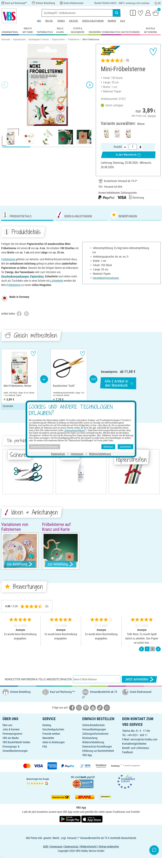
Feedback (127, 752)
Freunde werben (51, 733)
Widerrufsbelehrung (93, 742)
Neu (39, 20)
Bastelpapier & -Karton (39, 39)
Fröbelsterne (73, 39)
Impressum (77, 454)
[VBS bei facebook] (72, 707)
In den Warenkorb (126, 154)
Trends (61, 20)
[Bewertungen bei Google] (38, 781)
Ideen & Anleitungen (93, 20)
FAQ (44, 746)
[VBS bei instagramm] (79, 707)
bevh (83, 777)
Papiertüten (37, 276)
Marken (112, 20)
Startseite (5, 39)
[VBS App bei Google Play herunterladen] (70, 819)
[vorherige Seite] (141, 649)
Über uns (7, 725)
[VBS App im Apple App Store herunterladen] (92, 819)
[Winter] (128, 133)
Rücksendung (89, 738)
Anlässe (73, 20)
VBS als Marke (11, 738)
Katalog (46, 725)
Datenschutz (58, 454)
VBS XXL (49, 20)
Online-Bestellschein (93, 725)
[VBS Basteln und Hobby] (9, 16)
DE (159, 3)
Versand (151, 115)
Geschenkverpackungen (15, 276)
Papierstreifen (58, 39)
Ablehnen (108, 446)
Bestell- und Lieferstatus (135, 748)
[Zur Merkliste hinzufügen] (153, 51)
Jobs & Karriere (11, 729)
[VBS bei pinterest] (86, 707)
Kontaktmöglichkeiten (134, 743)
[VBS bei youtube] (93, 707)
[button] (4, 84)
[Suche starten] (117, 13)
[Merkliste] (140, 12)
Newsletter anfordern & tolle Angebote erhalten (38, 679)
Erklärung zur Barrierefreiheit (98, 750)
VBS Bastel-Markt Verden (16, 742)
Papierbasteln (19, 39)
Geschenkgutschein (53, 729)
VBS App (87, 755)
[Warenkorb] (155, 12)
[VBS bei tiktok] (100, 707)
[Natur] (106, 133)
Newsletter (48, 738)
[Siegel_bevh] (82, 783)
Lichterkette (56, 280)
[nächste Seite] (158, 649)
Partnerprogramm (12, 733)
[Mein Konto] (148, 12)
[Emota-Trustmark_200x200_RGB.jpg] (126, 781)
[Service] (133, 12)
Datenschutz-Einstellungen (97, 746)
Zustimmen (125, 446)
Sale (122, 20)
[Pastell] (117, 133)
